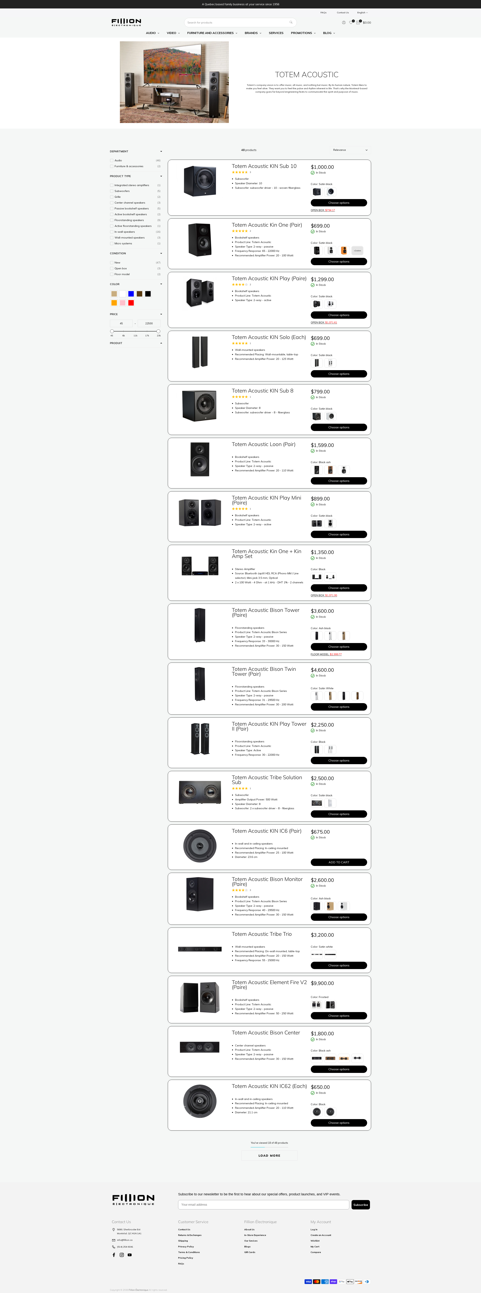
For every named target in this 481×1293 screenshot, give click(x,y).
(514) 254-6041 (125, 1246)
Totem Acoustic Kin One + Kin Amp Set (266, 553)
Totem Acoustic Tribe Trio (262, 934)
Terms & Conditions (189, 1252)
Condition (118, 253)
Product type (120, 176)
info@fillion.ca (124, 1240)
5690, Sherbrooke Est (128, 1229)
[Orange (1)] (114, 303)
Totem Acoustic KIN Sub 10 (264, 166)
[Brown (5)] (139, 294)
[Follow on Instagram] (122, 1255)
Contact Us (343, 12)
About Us (249, 1229)
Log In (314, 1229)
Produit (116, 343)
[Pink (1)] (122, 303)
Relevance (339, 150)
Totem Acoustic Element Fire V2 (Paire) (269, 984)
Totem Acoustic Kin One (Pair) (267, 224)
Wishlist (315, 1240)
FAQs (324, 12)
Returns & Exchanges (190, 1235)
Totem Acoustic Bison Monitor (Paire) (267, 881)
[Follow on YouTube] (130, 1255)
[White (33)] (122, 294)
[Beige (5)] (114, 294)
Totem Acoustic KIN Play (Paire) (269, 278)
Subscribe (360, 1205)
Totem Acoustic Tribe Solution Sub (267, 779)
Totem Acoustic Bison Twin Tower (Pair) (264, 671)
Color (114, 284)
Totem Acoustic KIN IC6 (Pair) (267, 830)
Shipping (183, 1240)
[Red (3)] (131, 303)
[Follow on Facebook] (114, 1255)
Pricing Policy (185, 1257)
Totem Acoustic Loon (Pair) (264, 444)
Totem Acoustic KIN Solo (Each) (269, 337)
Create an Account (321, 1235)
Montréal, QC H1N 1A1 (129, 1233)
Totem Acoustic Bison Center (266, 1032)
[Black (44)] (148, 294)
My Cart (315, 1246)
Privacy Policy (186, 1246)
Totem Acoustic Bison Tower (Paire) (265, 612)
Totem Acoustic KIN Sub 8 (262, 390)
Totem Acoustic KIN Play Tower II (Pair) (269, 726)
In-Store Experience (255, 1235)
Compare (316, 1252)
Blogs (247, 1246)
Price (114, 314)
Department (119, 151)
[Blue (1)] (131, 294)
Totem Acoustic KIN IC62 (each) (269, 1086)
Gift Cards (249, 1252)
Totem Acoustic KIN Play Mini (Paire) (266, 500)
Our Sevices (251, 1240)
